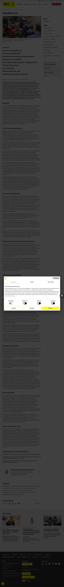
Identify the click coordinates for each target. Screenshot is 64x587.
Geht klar (50, 308)
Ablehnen (14, 308)
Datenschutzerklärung (10, 295)
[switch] (25, 303)
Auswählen (32, 308)
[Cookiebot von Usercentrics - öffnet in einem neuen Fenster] (53, 278)
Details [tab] (32, 281)
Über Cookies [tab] (51, 281)
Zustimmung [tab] (13, 281)
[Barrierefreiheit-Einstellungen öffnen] (62, 296)
